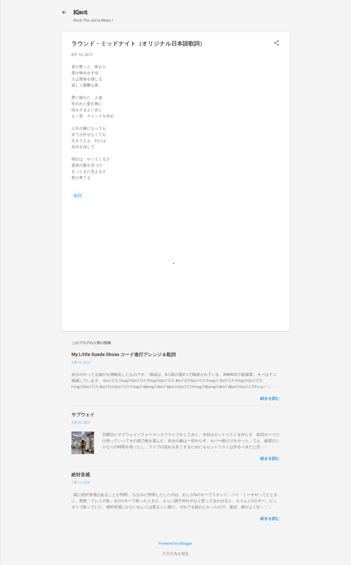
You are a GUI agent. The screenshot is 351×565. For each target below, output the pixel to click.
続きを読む (270, 398)
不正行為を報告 (175, 553)
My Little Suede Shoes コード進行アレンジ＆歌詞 (123, 354)
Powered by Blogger (175, 543)
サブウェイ (83, 414)
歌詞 (77, 195)
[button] (276, 43)
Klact (80, 12)
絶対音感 (80, 474)
